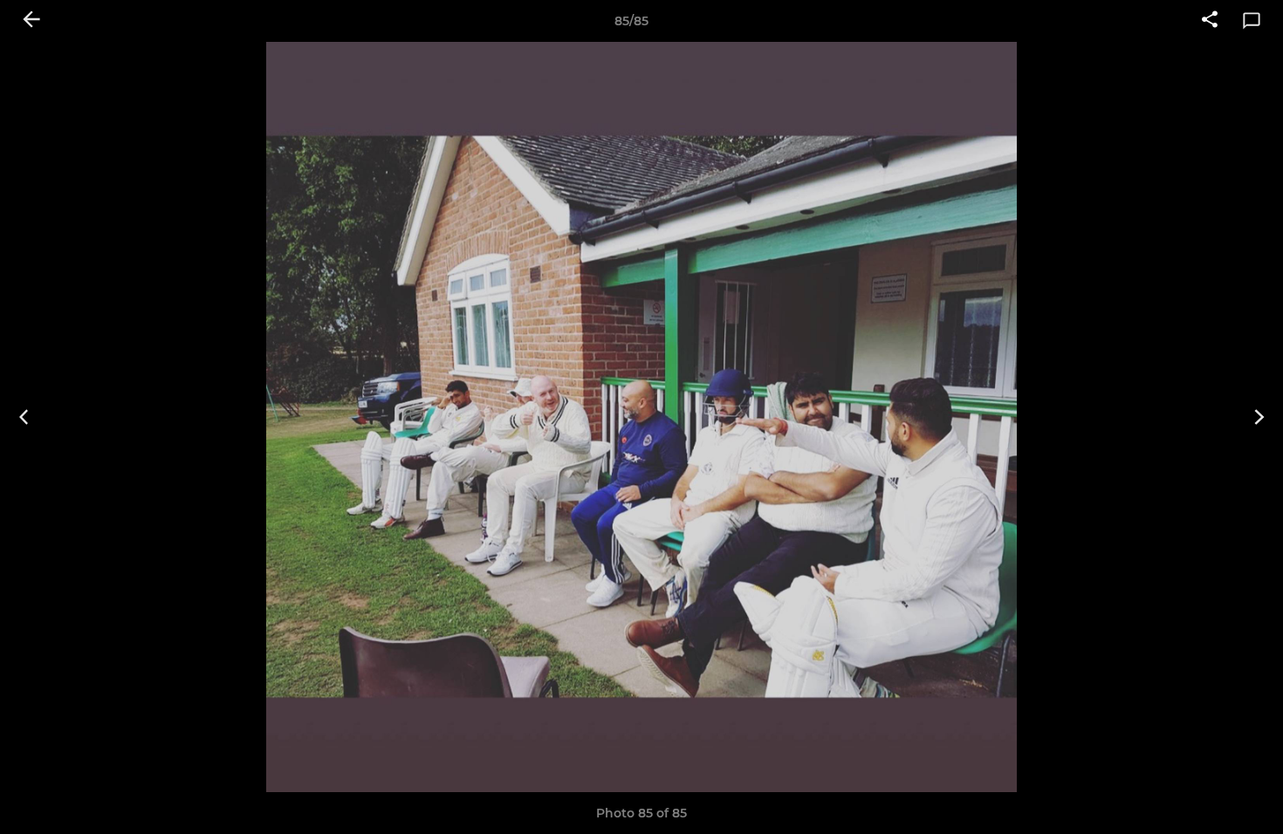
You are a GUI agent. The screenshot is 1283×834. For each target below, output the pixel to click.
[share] (1209, 21)
